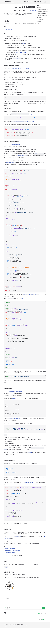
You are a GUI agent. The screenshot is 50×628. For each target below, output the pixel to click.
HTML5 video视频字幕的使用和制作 (15, 391)
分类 (25, 1)
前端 (30, 10)
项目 (31, 1)
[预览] (9, 608)
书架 (35, 1)
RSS (41, 1)
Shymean (7, 2)
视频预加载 (39, 21)
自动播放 (39, 7)
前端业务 (34, 10)
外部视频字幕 (39, 17)
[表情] (7, 608)
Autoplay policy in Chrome (11, 31)
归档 (28, 1)
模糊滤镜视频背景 (40, 19)
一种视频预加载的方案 (10, 552)
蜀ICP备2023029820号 (22, 625)
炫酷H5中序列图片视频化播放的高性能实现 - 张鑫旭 (18, 68)
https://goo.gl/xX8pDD (21, 52)
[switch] (45, 1)
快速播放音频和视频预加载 (11, 549)
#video (5, 567)
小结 (38, 23)
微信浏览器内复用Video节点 (43, 15)
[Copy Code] (44, 98)
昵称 (6, 596)
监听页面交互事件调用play (43, 11)
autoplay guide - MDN (10, 29)
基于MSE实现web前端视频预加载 (12, 550)
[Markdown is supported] (6, 608)
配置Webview (41, 13)
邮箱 (19, 596)
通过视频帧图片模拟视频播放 (43, 9)
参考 (31, 114)
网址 (33, 596)
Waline (43, 619)
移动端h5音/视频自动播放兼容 (13, 144)
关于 (38, 1)
